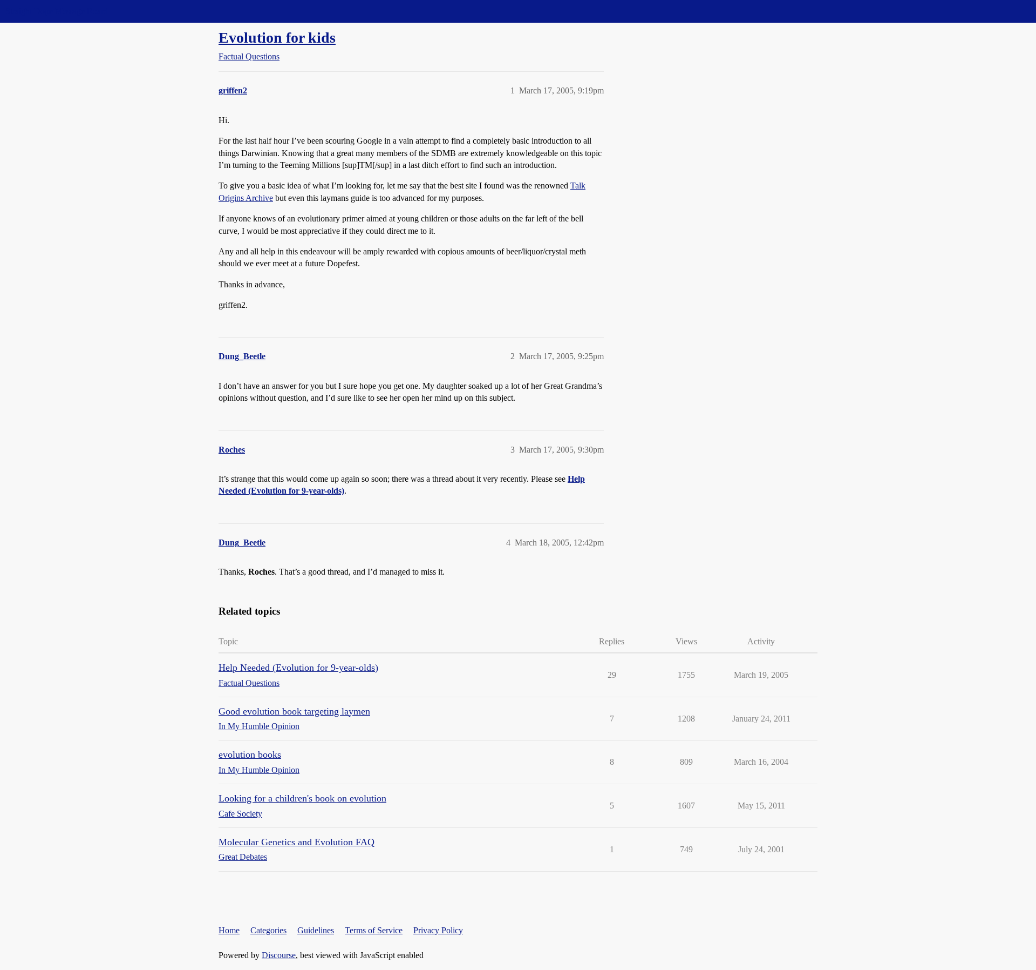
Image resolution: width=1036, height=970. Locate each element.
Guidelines (315, 930)
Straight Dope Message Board (56, 11)
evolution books (250, 754)
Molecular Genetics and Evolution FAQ (296, 842)
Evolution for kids (277, 37)
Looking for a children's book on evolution (302, 798)
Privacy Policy (438, 930)
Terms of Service (374, 930)
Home (229, 930)
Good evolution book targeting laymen (294, 711)
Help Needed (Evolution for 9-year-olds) (298, 667)
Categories (268, 930)
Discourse (279, 955)
